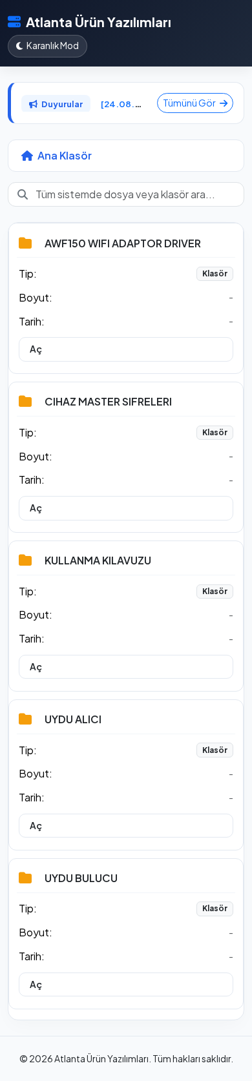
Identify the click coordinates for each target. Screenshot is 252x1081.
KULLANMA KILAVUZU (98, 560)
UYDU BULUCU (81, 878)
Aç (36, 349)
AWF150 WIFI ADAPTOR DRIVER (123, 243)
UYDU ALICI (73, 719)
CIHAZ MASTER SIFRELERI (108, 401)
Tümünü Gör (190, 102)
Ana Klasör (64, 155)
